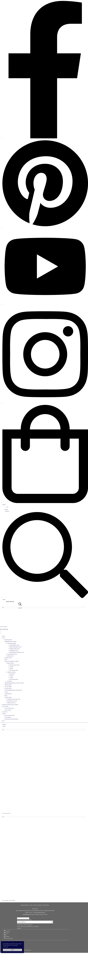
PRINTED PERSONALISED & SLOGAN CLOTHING (14, 683)
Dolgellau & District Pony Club (13, 699)
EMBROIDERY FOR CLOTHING (11, 641)
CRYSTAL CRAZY (8, 688)
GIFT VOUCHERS (8, 686)
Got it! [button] (12, 949)
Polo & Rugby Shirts (14, 670)
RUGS (6, 659)
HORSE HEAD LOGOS (14, 650)
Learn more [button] (5, 946)
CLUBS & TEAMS (8, 697)
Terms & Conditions (37, 905)
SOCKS (6, 692)
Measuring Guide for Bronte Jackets (10, 704)
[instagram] (45, 403)
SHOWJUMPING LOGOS (14, 645)
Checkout (7, 511)
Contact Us (4, 711)
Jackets (11, 668)
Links (31, 905)
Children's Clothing (11, 672)
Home (3, 636)
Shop (3, 638)
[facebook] (45, 138)
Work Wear (9, 681)
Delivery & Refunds (25, 905)
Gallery (3, 713)
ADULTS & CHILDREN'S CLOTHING (11, 661)
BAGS (6, 695)
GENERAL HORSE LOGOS (15, 648)
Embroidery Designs (11, 643)
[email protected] (41, 912)
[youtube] (45, 304)
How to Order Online (9, 708)
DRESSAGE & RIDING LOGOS (15, 647)
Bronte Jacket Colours (10, 715)
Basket (6, 509)
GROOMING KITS (8, 693)
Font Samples (8, 717)
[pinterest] (45, 227)
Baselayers (12, 674)
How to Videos (8, 710)
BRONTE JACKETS (8, 639)
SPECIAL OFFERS (8, 684)
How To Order (5, 706)
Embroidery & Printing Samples (11, 719)
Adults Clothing (10, 663)
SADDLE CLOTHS (8, 657)
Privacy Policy (46, 905)
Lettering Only (10, 656)
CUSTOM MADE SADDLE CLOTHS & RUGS (13, 690)
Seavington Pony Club (12, 701)
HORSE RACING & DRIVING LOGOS (17, 652)
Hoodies (11, 666)
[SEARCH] (20, 604)
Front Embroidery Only (12, 654)
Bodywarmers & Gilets (14, 665)
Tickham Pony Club (11, 702)
